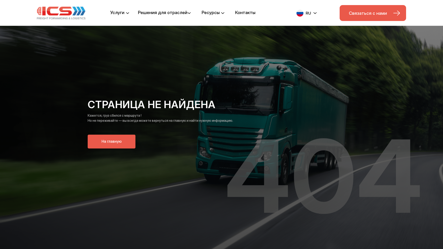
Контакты (245, 12)
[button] (306, 12)
